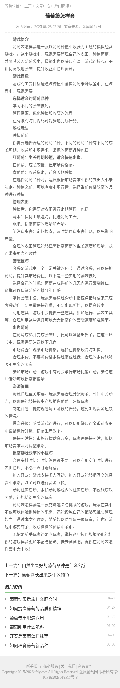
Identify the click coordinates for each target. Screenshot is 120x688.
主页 (28, 6)
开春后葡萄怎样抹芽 (29, 636)
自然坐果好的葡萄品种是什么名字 (54, 565)
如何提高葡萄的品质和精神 (35, 608)
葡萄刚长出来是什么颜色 (45, 575)
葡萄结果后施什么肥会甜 (33, 599)
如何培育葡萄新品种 (29, 645)
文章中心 (43, 6)
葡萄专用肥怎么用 (27, 618)
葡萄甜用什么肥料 (27, 627)
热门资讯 (61, 6)
